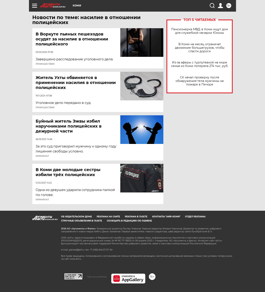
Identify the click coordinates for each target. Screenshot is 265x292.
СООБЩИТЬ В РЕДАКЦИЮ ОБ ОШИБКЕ (129, 220)
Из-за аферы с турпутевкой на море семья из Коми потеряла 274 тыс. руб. (199, 64)
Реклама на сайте (108, 216)
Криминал (42, 156)
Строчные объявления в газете (81, 220)
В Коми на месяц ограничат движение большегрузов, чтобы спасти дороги (199, 48)
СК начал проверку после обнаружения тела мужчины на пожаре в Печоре (200, 81)
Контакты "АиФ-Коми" (166, 216)
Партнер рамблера (97, 276)
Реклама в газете (136, 216)
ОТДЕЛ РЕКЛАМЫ (195, 216)
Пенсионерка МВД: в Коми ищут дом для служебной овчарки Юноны (199, 31)
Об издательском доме (76, 216)
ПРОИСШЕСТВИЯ (45, 64)
